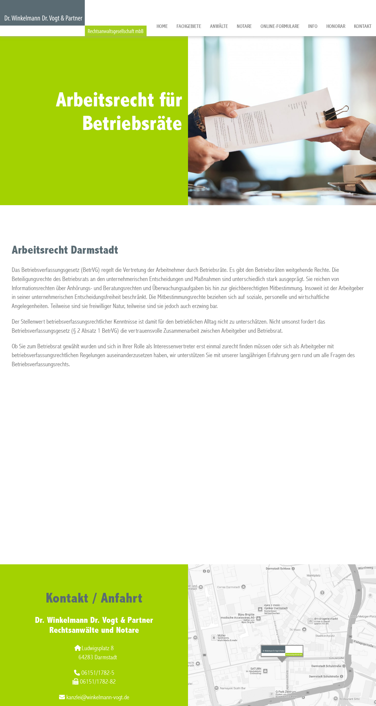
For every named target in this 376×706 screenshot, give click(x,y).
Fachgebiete (189, 26)
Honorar (335, 26)
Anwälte (219, 26)
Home (162, 26)
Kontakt (363, 26)
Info (313, 26)
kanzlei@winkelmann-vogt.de (97, 697)
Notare (244, 26)
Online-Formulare (280, 26)
